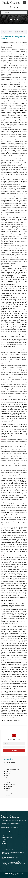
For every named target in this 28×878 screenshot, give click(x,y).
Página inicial (4, 32)
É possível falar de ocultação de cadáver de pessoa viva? (13, 853)
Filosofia (8, 773)
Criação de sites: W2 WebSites (14, 876)
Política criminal (10, 784)
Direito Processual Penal (12, 769)
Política (8, 782)
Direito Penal (9, 767)
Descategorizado (10, 763)
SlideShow (8, 795)
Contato (4, 843)
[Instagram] (10, 7)
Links (7, 775)
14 (2, 691)
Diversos (8, 771)
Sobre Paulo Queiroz (7, 837)
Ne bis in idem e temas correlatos (10, 857)
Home (3, 835)
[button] (24, 2)
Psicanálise (9, 786)
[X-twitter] (14, 7)
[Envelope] (17, 7)
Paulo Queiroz (10, 816)
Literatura (8, 778)
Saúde (7, 791)
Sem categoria (10, 793)
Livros (7, 780)
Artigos (4, 839)
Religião (8, 788)
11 (1, 603)
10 (2, 556)
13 (1, 626)
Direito (7, 765)
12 (1, 609)
